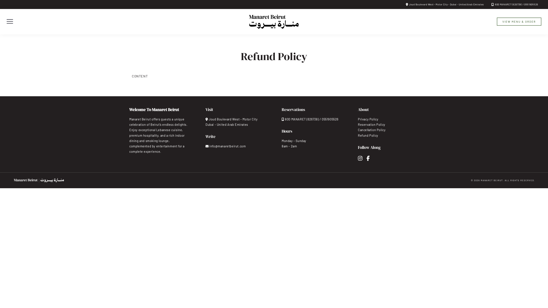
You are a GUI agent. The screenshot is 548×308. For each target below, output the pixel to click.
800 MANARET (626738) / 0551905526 (516, 4)
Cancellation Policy (372, 130)
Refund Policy (368, 135)
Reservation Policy (371, 124)
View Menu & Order (519, 21)
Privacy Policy (368, 119)
